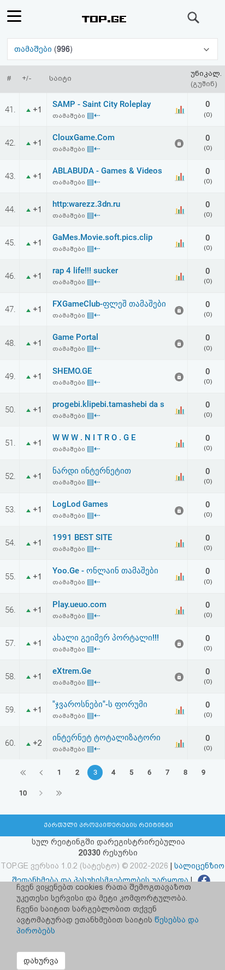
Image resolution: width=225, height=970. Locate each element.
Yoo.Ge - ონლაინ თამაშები (105, 571)
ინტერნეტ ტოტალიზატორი (106, 738)
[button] (112, 49)
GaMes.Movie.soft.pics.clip (102, 237)
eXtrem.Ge (71, 671)
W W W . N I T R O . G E (93, 437)
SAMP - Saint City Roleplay (101, 104)
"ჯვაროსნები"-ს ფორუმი (99, 704)
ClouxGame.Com (83, 137)
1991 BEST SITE (82, 537)
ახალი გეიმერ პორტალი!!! (105, 638)
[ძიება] (193, 17)
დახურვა (40, 960)
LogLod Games (80, 504)
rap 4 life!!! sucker (85, 271)
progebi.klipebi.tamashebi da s (108, 404)
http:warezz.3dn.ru (86, 204)
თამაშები (34, 49)
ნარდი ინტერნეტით (91, 471)
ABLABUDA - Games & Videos (107, 171)
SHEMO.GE (72, 371)
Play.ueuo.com (79, 604)
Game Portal (75, 337)
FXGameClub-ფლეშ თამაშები (109, 304)
